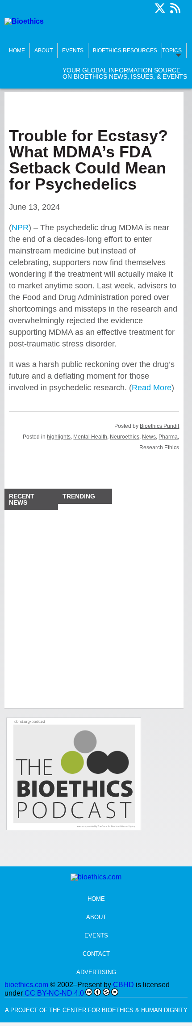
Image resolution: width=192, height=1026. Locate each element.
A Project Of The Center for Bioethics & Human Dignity (96, 1010)
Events (72, 50)
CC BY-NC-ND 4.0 (54, 993)
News (149, 437)
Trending (79, 496)
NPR (20, 227)
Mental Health (90, 437)
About (43, 50)
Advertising (96, 972)
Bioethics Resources (125, 50)
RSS (175, 8)
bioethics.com (26, 984)
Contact (96, 953)
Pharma (168, 437)
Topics (172, 50)
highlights (59, 437)
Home (17, 50)
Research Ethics (159, 447)
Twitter (160, 8)
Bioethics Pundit (159, 426)
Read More (151, 387)
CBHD (123, 984)
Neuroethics (124, 437)
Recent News (21, 499)
